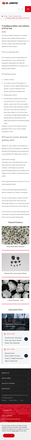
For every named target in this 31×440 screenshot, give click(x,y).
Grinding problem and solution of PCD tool (17, 18)
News (10, 16)
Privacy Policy (13, 400)
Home (5, 16)
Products (5, 373)
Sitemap (4, 400)
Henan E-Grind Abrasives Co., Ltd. (18, 395)
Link (21, 400)
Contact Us (7, 410)
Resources (6, 388)
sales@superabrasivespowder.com (11, 419)
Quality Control (8, 383)
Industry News (17, 16)
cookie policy (15, 431)
